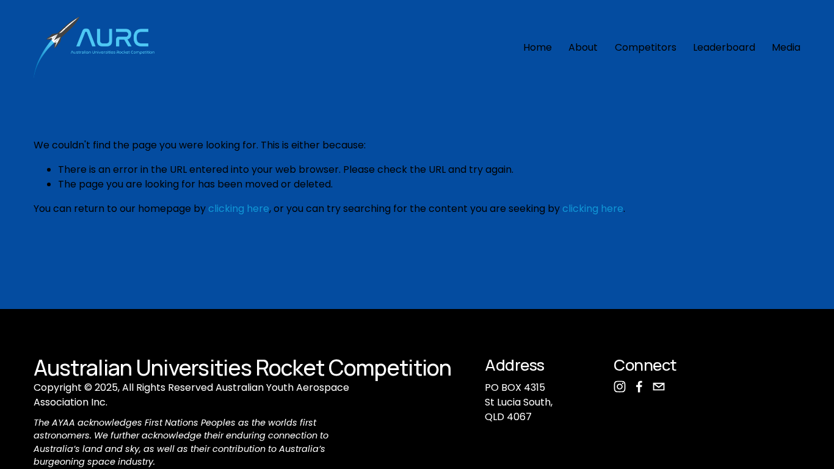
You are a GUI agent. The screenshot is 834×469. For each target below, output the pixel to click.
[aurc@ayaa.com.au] (659, 386)
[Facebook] (639, 386)
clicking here (238, 209)
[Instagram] (620, 386)
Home (537, 47)
